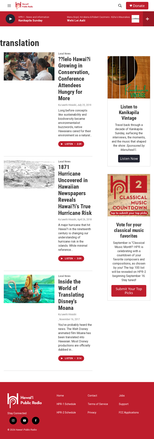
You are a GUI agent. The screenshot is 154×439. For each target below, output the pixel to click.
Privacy (92, 412)
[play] (10, 19)
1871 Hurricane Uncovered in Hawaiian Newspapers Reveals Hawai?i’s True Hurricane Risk (75, 190)
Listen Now (129, 158)
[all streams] (148, 18)
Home (60, 395)
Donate (139, 6)
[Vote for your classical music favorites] (129, 195)
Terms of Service (98, 404)
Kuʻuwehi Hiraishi (67, 104)
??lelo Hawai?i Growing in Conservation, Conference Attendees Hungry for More (74, 79)
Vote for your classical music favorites (129, 230)
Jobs (122, 395)
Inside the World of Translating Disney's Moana (71, 294)
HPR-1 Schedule (66, 404)
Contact (92, 395)
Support (123, 404)
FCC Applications (129, 412)
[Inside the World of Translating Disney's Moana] (29, 289)
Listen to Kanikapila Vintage (129, 112)
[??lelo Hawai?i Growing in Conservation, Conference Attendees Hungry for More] (29, 66)
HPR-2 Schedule (66, 412)
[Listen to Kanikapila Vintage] (129, 77)
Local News (64, 53)
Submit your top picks (129, 291)
